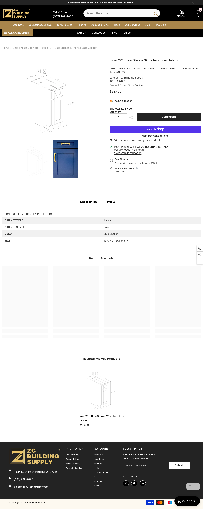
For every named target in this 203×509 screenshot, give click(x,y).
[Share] (132, 117)
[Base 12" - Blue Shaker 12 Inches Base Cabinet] (101, 389)
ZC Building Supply (131, 77)
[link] (182, 13)
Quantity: (115, 112)
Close (193, 2)
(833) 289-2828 (63, 16)
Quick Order (169, 116)
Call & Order (60, 12)
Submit (179, 465)
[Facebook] (126, 483)
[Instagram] (134, 483)
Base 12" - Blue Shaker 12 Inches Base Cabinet (101, 418)
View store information (127, 153)
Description (88, 202)
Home (5, 47)
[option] (51, 97)
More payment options (155, 136)
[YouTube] (143, 483)
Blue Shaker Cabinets (25, 47)
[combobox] (117, 13)
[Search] (121, 13)
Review (110, 202)
